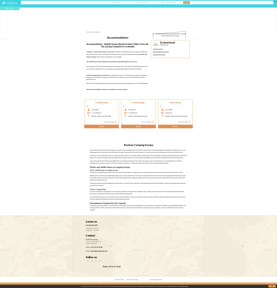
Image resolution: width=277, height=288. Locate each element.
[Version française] (275, 1)
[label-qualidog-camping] (156, 280)
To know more (109, 122)
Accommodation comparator (161, 52)
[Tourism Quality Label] (132, 280)
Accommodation (95, 32)
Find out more (185, 286)
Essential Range (138, 102)
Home (88, 32)
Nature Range (175, 102)
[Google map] (164, 246)
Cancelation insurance (159, 54)
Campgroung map (158, 49)
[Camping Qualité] (119, 280)
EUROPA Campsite (92, 239)
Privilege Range (101, 102)
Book (101, 126)
